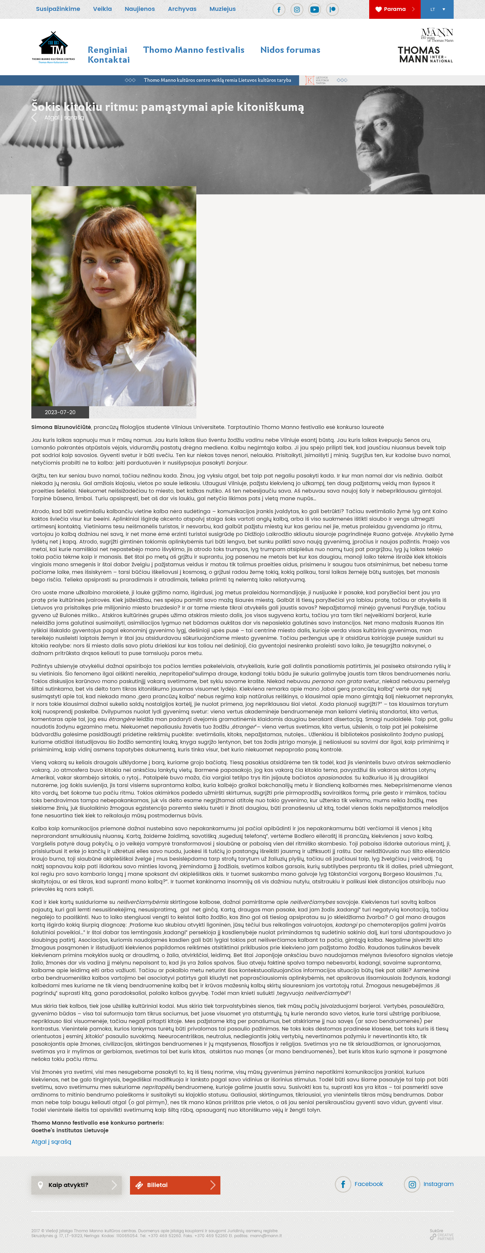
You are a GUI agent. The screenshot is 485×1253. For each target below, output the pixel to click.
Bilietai (157, 1185)
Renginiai (107, 49)
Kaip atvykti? (68, 1185)
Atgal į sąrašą (64, 117)
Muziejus (223, 9)
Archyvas (182, 9)
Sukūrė (436, 1231)
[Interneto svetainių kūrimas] (442, 1237)
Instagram (439, 1184)
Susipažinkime (58, 9)
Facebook (369, 1184)
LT (433, 9)
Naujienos (140, 9)
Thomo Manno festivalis (193, 49)
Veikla (102, 9)
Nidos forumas (290, 49)
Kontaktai (109, 59)
